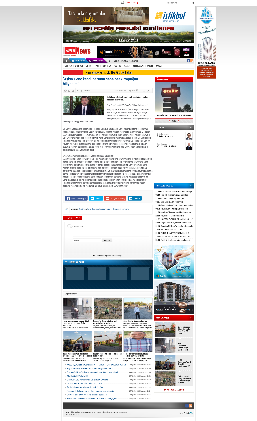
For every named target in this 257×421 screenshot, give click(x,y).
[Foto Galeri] (79, 60)
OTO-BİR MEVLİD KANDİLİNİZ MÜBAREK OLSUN (84, 383)
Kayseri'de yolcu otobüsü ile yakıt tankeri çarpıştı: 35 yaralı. (107, 357)
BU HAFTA (175, 390)
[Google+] (73, 90)
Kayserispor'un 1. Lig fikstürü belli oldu (109, 72)
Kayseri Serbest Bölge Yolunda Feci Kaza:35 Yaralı (171, 210)
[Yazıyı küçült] (143, 90)
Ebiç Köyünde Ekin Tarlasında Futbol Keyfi (173, 191)
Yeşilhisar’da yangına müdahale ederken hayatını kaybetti (173, 213)
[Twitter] (69, 90)
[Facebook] (65, 90)
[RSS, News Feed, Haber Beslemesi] (191, 60)
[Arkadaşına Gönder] (133, 90)
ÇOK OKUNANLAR (162, 318)
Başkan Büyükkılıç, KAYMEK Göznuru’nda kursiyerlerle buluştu (90, 368)
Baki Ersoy (82, 209)
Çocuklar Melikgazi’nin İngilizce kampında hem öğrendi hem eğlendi (92, 372)
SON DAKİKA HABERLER (165, 186)
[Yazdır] (137, 90)
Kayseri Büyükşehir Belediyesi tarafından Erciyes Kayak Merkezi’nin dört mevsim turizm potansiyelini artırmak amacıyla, (107, 324)
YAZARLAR (160, 128)
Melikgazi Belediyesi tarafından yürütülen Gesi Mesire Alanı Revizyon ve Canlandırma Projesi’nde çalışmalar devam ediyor (137, 324)
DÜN (182, 390)
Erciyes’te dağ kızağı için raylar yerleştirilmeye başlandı (169, 200)
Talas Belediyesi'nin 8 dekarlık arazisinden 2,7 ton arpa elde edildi (174, 206)
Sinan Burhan (167, 145)
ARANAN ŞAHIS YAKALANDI (77, 376)
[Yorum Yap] (130, 90)
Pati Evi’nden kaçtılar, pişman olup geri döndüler (85, 387)
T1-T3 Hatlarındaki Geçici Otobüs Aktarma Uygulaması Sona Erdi (174, 116)
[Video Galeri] (96, 60)
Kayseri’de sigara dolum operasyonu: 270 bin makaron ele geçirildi (92, 398)
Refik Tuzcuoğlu (165, 135)
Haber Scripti (184, 413)
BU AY (166, 390)
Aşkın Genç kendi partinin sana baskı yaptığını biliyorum (108, 209)
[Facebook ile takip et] (188, 60)
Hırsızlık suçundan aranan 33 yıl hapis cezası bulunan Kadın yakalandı (172, 196)
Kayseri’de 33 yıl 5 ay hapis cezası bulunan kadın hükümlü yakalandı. (76, 324)
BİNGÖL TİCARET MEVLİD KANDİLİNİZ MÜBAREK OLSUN (87, 380)
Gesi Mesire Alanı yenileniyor (126, 61)
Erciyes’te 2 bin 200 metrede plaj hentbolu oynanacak (87, 395)
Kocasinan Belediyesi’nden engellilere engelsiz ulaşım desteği (90, 391)
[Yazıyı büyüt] (149, 90)
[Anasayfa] (66, 60)
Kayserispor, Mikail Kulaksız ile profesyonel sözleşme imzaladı (169, 217)
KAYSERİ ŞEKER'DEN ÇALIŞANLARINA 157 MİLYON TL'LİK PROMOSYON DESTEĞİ (96, 365)
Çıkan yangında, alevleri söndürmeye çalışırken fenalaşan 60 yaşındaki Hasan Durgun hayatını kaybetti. (137, 357)
